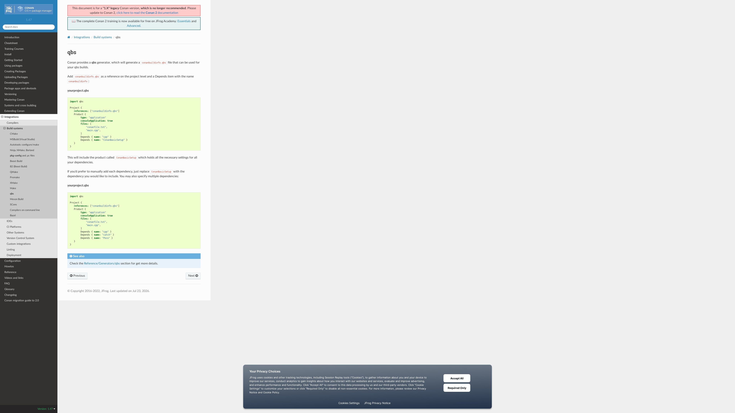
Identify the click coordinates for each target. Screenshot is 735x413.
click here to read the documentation (147, 12)
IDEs (9, 221)
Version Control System (20, 238)
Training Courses (14, 48)
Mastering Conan (14, 99)
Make (13, 188)
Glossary (9, 289)
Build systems (15, 128)
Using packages (13, 65)
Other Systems (15, 232)
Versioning (10, 94)
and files (22, 155)
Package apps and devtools (20, 88)
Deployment (14, 255)
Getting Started (13, 60)
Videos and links (13, 277)
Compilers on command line (25, 210)
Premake (15, 177)
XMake (14, 183)
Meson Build (16, 199)
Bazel (13, 215)
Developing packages (16, 82)
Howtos (9, 266)
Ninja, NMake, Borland (22, 150)
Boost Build (16, 161)
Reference (10, 272)
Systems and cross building (20, 105)
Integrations (11, 116)
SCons (13, 204)
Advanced (133, 25)
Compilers (12, 122)
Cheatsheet (11, 43)
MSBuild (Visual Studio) (22, 139)
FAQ (7, 283)
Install (7, 54)
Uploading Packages (16, 77)
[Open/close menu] (2, 117)
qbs (12, 194)
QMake (14, 172)
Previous (79, 275)
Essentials (184, 21)
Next (191, 275)
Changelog (10, 294)
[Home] (68, 37)
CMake (14, 134)
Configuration (12, 260)
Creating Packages (15, 71)
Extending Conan (14, 111)
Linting (11, 249)
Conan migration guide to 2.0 (21, 300)
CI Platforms (14, 226)
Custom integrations (19, 243)
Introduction (11, 37)
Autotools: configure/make (24, 145)
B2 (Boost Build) (18, 166)
